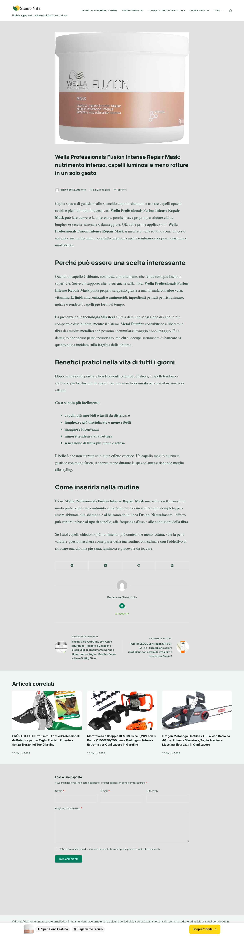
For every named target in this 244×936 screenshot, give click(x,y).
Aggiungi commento (68, 808)
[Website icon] (122, 605)
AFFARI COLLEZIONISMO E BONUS (99, 10)
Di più (217, 10)
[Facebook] (72, 565)
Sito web (152, 791)
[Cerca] (230, 10)
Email (105, 791)
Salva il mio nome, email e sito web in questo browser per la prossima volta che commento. (110, 849)
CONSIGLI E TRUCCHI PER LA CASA (166, 10)
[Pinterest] (139, 565)
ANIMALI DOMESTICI (132, 10)
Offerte (122, 190)
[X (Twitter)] (105, 565)
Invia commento (69, 859)
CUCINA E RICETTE (199, 10)
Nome (59, 791)
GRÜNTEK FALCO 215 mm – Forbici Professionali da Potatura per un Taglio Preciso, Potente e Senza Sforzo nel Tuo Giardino (45, 740)
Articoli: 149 (122, 614)
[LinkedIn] (172, 565)
